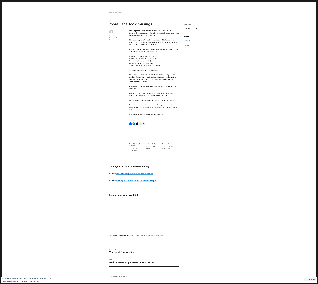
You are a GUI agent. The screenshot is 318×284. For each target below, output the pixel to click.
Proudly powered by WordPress (119, 276)
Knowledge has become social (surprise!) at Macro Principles (136, 181)
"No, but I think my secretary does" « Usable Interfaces (134, 173)
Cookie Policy (36, 281)
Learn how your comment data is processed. (149, 235)
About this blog (189, 42)
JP (110, 35)
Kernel (187, 45)
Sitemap (187, 47)
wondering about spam (152, 144)
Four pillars (112, 39)
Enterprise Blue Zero (167, 144)
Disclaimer (188, 44)
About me (187, 40)
